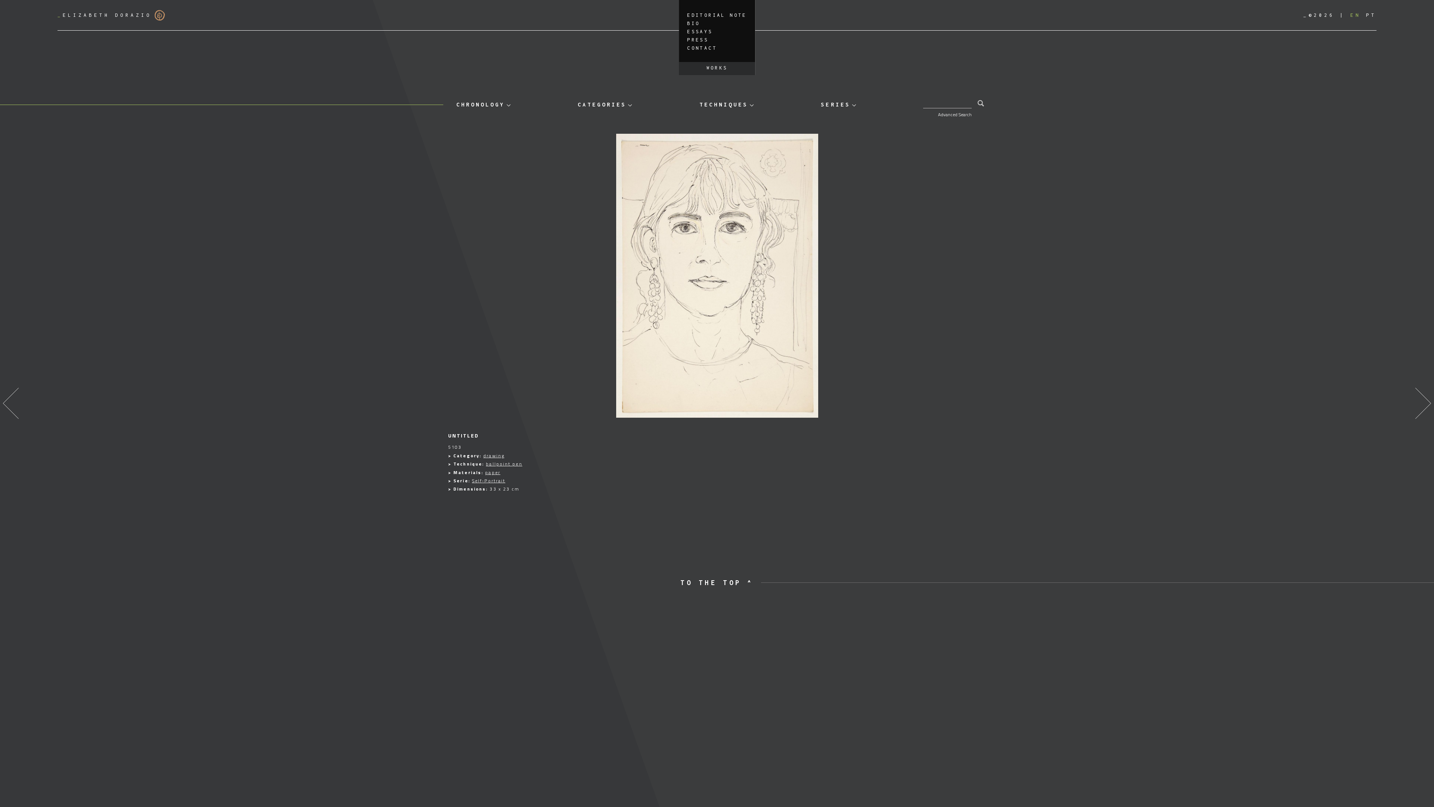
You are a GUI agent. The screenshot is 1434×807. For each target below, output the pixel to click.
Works (717, 68)
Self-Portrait (488, 480)
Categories (602, 104)
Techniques (723, 104)
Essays (700, 31)
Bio (693, 23)
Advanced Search (955, 114)
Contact (702, 48)
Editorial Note (717, 15)
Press (697, 40)
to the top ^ (716, 583)
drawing (494, 455)
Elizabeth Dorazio (105, 15)
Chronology (480, 104)
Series (835, 104)
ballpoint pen (504, 463)
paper (492, 472)
